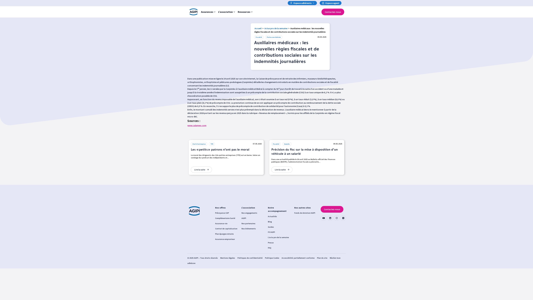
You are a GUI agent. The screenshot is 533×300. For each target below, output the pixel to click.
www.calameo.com (196, 125)
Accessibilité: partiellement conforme (298, 258)
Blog (270, 221)
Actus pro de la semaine (275, 28)
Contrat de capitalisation (226, 228)
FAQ (269, 248)
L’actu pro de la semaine (278, 237)
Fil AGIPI (271, 232)
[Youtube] (323, 218)
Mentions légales (227, 258)
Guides (271, 227)
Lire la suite (199, 169)
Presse (271, 242)
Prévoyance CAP (222, 213)
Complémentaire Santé (225, 218)
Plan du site (322, 258)
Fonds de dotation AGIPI (304, 213)
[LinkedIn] (330, 218)
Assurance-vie (221, 223)
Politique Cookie (272, 258)
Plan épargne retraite (224, 234)
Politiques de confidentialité (249, 258)
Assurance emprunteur (225, 239)
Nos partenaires (248, 223)
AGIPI (244, 218)
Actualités (272, 216)
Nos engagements (249, 213)
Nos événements (249, 228)
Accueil (258, 28)
